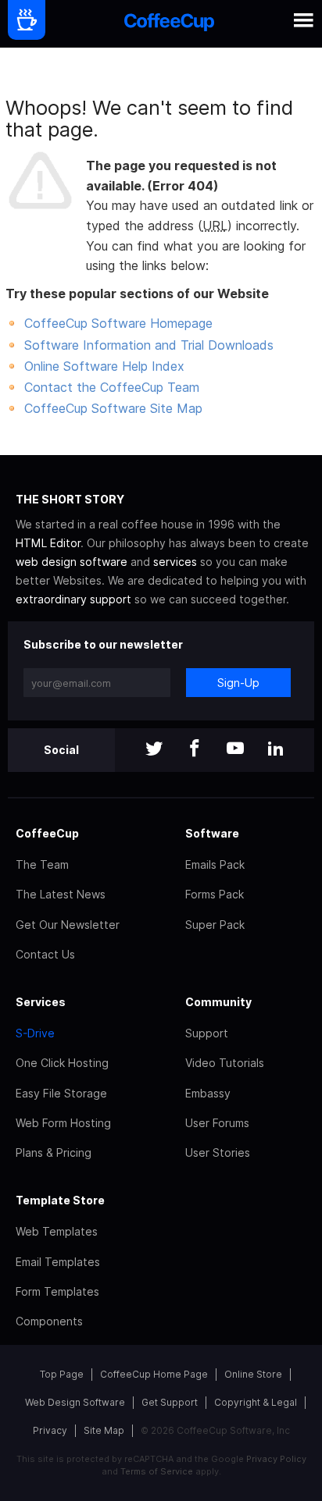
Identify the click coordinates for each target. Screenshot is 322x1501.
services (175, 561)
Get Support (169, 1402)
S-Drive (35, 1033)
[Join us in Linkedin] (275, 749)
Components (49, 1321)
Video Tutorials (224, 1062)
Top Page (62, 1374)
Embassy (208, 1093)
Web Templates (57, 1231)
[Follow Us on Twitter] (153, 749)
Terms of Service (156, 1471)
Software (212, 833)
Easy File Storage (61, 1093)
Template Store (60, 1200)
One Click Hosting (62, 1062)
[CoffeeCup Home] (169, 24)
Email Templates (58, 1261)
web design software (71, 561)
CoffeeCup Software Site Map (113, 408)
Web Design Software (75, 1402)
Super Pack (215, 924)
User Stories (217, 1152)
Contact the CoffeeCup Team (111, 387)
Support (206, 1033)
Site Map (104, 1430)
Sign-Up (238, 682)
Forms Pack (214, 894)
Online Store (253, 1374)
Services (41, 1001)
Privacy (50, 1430)
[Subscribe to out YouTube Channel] (235, 749)
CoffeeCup (47, 833)
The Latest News (61, 894)
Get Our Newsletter (68, 924)
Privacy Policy (276, 1458)
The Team (42, 864)
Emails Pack (215, 864)
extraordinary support (73, 599)
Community (218, 1001)
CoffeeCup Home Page (154, 1374)
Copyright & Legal (255, 1402)
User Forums (217, 1122)
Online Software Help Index (104, 366)
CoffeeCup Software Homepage (118, 323)
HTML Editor (48, 543)
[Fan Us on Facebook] (194, 749)
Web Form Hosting (63, 1122)
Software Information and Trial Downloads (149, 345)
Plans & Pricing (53, 1152)
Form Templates (57, 1291)
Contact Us (45, 954)
